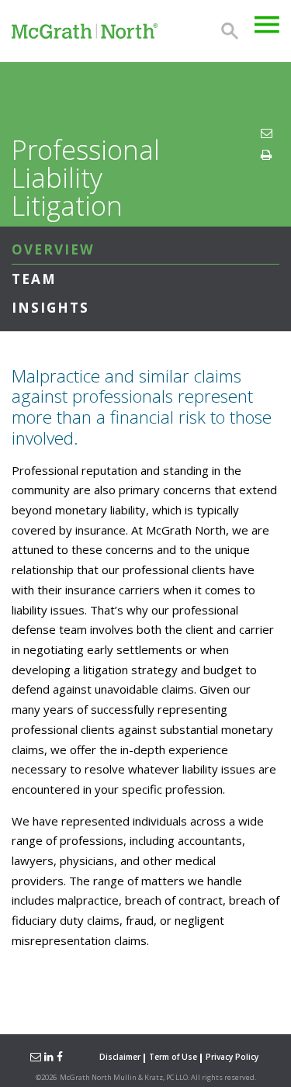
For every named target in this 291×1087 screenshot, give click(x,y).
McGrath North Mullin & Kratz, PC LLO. (124, 1077)
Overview (53, 249)
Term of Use (173, 1056)
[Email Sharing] (34, 1057)
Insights (50, 308)
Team (34, 279)
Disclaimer (119, 1056)
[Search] (229, 31)
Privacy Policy (232, 1056)
